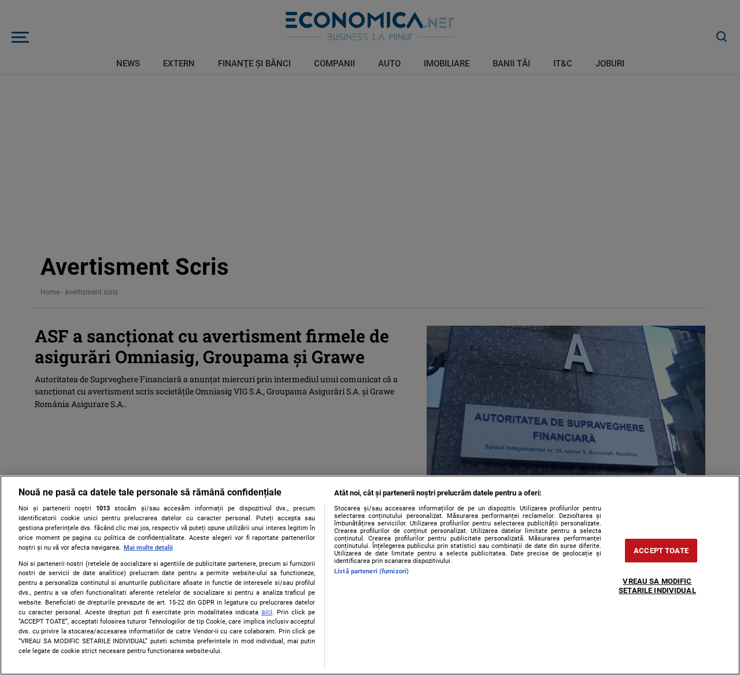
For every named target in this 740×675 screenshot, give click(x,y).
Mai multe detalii (148, 547)
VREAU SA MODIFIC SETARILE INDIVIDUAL (657, 586)
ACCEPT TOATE (661, 550)
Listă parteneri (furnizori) (371, 571)
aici (266, 612)
